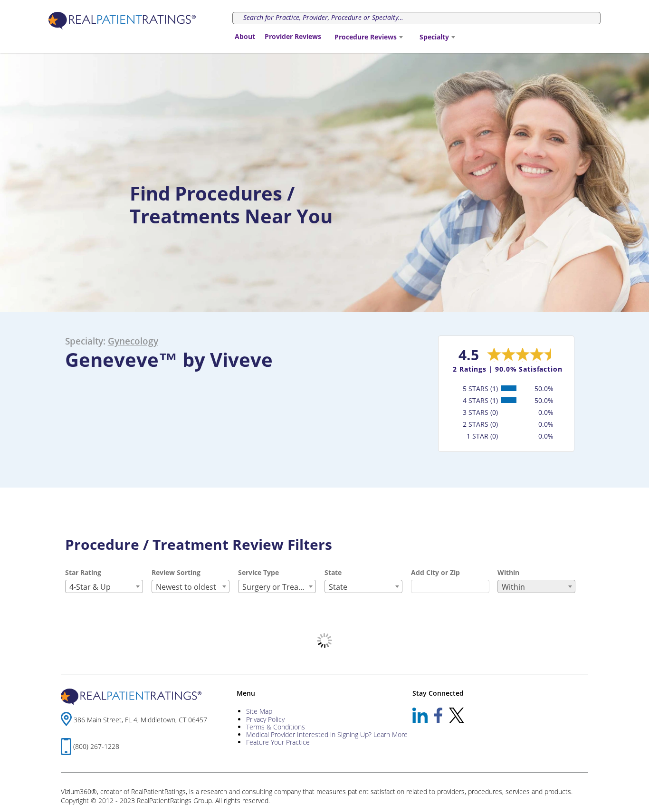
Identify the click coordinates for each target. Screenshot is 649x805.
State (333, 572)
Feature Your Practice (278, 742)
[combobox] (368, 37)
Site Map (259, 711)
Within (508, 572)
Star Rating (83, 572)
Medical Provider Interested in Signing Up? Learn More (327, 734)
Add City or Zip (435, 572)
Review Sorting (176, 572)
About (245, 36)
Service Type (258, 572)
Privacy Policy (265, 719)
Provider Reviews (293, 36)
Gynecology (133, 341)
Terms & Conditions (275, 726)
